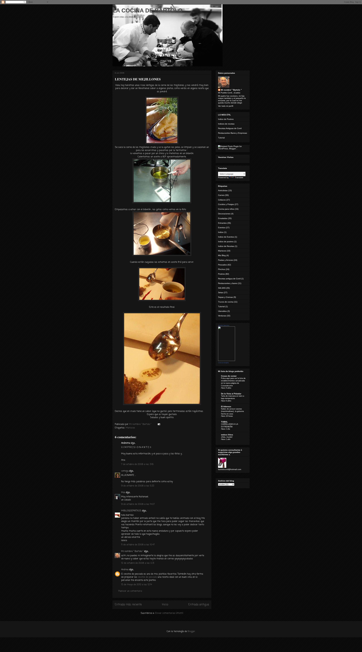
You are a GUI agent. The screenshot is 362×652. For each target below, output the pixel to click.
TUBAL (224, 422)
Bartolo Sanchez (223, 325)
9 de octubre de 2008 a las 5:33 (137, 486)
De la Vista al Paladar (231, 394)
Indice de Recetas (226, 246)
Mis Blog (222, 255)
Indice (220, 232)
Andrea (125, 569)
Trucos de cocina (225, 302)
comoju (125, 471)
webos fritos (227, 435)
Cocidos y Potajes (226, 204)
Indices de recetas (226, 124)
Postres (221, 274)
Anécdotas (223, 190)
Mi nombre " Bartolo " (132, 551)
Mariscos (130, 428)
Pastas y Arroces (225, 260)
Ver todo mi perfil (225, 106)
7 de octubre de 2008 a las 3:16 (137, 464)
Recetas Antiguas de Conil (230, 128)
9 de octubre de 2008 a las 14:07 (138, 504)
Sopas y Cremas (225, 297)
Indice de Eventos (226, 237)
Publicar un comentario (130, 591)
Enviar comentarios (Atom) (169, 613)
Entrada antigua (198, 604)
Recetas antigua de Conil (229, 278)
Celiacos (222, 200)
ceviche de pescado (147, 577)
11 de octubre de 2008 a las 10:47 (138, 544)
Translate (239, 177)
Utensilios (222, 311)
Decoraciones (224, 214)
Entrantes (222, 223)
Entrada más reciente (128, 604)
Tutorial (221, 138)
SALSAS (222, 288)
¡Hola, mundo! (226, 437)
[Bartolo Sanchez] (226, 360)
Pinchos (221, 269)
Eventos (221, 227)
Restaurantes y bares (227, 283)
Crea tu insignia (223, 362)
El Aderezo (226, 406)
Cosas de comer (229, 376)
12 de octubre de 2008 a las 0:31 (137, 563)
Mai (123, 492)
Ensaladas (222, 218)
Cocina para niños (226, 209)
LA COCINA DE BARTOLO (147, 10)
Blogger (191, 631)
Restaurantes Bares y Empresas (232, 133)
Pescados (222, 265)
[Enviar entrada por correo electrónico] (159, 424)
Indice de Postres (226, 119)
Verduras (222, 316)
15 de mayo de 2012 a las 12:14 (136, 584)
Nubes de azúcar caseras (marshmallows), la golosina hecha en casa (232, 411)
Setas (220, 292)
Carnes (221, 195)
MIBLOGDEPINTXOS (131, 510)
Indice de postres (225, 241)
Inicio (165, 604)
